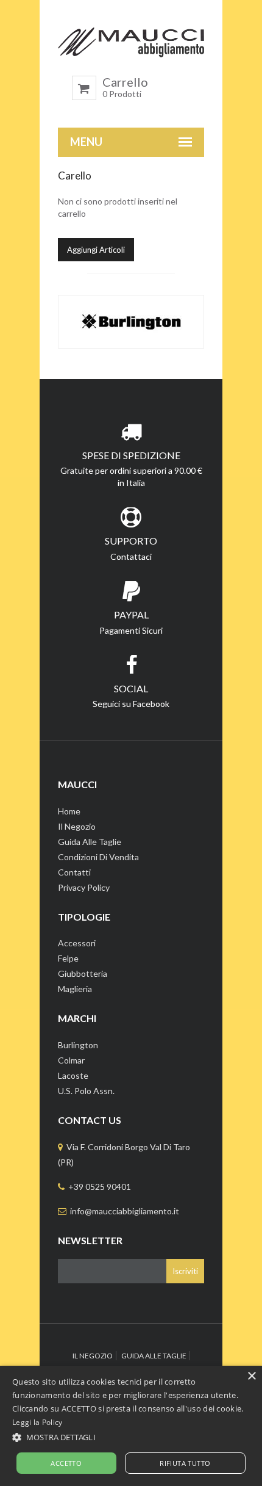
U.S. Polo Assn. (86, 1091)
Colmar (71, 1060)
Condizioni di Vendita (98, 857)
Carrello (125, 87)
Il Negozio (77, 826)
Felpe (68, 958)
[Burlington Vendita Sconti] (131, 321)
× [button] (251, 1376)
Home (69, 811)
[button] (131, 1437)
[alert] (131, 1426)
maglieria (75, 989)
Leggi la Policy (37, 1422)
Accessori (77, 943)
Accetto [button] (66, 1463)
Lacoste (73, 1075)
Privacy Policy (84, 887)
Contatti (74, 872)
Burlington (78, 1045)
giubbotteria (82, 973)
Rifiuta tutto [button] (185, 1463)
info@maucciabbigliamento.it (124, 1211)
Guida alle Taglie (89, 841)
